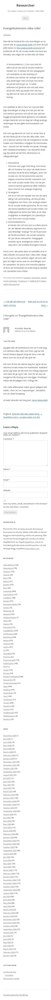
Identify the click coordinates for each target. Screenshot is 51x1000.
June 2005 (7, 860)
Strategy (6, 689)
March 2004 (8, 909)
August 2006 (8, 814)
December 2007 (9, 762)
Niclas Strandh (26, 529)
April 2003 (7, 945)
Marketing (7, 637)
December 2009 (9, 735)
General (6, 614)
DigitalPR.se (29, 542)
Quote (5, 670)
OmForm (6, 644)
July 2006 (6, 817)
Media (5, 640)
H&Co (5, 621)
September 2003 (10, 929)
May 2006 (7, 824)
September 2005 (10, 850)
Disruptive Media (10, 604)
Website (6, 490)
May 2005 (7, 863)
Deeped (39, 529)
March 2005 (8, 870)
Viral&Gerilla (8, 712)
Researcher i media (11, 978)
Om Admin (9, 975)
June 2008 (7, 742)
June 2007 (7, 781)
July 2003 (6, 936)
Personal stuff (9, 660)
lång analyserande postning (29, 48)
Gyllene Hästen (9, 617)
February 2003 (9, 952)
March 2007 (8, 791)
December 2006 (9, 801)
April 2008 (7, 749)
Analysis (27, 278)
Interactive (36, 278)
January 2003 (8, 955)
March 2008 (8, 752)
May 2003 (7, 942)
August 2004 (8, 893)
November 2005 (9, 844)
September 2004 (10, 890)
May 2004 (7, 903)
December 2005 (9, 840)
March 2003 (8, 949)
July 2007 (6, 778)
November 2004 (9, 883)
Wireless (6, 719)
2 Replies (7, 35)
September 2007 (10, 772)
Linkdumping (8, 634)
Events (6, 607)
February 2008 (9, 755)
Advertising (8, 568)
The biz (6, 703)
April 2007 (7, 788)
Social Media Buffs (24, 44)
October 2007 (8, 768)
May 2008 (7, 745)
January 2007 (8, 798)
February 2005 (9, 873)
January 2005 (8, 877)
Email (6, 480)
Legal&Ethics (8, 630)
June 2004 (7, 900)
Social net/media (10, 281)
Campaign (7, 591)
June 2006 (7, 821)
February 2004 (9, 913)
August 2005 (8, 854)
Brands (6, 584)
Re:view (6, 673)
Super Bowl (8, 693)
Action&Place (8, 565)
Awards (6, 575)
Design (6, 601)
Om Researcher (9, 972)
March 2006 (8, 831)
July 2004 (6, 896)
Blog (5, 578)
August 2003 (8, 932)
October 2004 (8, 886)
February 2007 (9, 794)
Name (6, 469)
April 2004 (7, 906)
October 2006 (8, 808)
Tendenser (22, 281)
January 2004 (8, 916)
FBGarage (7, 611)
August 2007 (8, 775)
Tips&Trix (7, 706)
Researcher (25, 5)
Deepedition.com (32, 548)
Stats (5, 686)
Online (44, 278)
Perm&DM (7, 653)
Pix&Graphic (8, 663)
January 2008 (8, 758)
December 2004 (9, 880)
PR (4, 666)
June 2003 (7, 939)
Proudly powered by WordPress (15, 995)
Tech (5, 696)
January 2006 (8, 837)
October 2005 (8, 847)
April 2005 (7, 867)
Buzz (5, 588)
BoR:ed (6, 581)
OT (4, 650)
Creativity (7, 598)
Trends (6, 709)
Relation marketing (11, 676)
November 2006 (9, 804)
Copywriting (8, 594)
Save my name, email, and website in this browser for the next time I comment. (25, 505)
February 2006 (9, 834)
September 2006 (10, 811)
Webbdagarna (9, 716)
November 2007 (9, 765)
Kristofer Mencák (23, 328)
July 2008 (6, 739)
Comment (8, 439)
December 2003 (9, 919)
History (6, 624)
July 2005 (6, 857)
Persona (6, 657)
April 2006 (7, 827)
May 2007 (7, 785)
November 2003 (9, 922)
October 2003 (8, 926)
